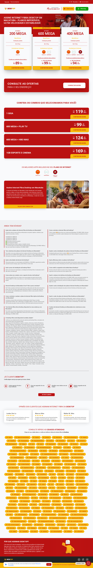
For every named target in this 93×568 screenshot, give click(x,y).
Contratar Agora (17, 68)
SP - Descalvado (47, 464)
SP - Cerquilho (12, 461)
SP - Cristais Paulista (24, 464)
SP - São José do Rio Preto (74, 521)
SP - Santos (32, 521)
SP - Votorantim (79, 531)
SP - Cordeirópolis (67, 461)
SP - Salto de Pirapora (21, 514)
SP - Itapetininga (13, 481)
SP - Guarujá (9, 474)
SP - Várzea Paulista (56, 531)
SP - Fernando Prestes (54, 467)
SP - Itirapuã (52, 481)
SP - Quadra (60, 508)
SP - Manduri (10, 491)
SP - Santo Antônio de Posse (18, 521)
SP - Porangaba (80, 504)
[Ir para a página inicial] (10, 9)
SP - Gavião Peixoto (27, 471)
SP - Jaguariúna (31, 484)
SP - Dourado (82, 464)
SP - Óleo (34, 497)
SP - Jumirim (60, 484)
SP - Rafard (69, 508)
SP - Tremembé (23, 531)
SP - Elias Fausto (13, 467)
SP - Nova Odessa (24, 497)
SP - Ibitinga (70, 474)
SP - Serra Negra (83, 524)
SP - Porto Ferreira (11, 508)
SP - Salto (9, 514)
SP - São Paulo (38, 524)
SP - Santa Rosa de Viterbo (75, 518)
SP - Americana (57, 437)
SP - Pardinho (67, 497)
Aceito (49, 564)
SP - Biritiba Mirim (29, 447)
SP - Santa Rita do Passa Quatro (57, 518)
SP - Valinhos (44, 531)
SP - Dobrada (58, 464)
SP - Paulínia (14, 501)
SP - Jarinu (42, 484)
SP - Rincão (37, 511)
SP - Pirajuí (33, 504)
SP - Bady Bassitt (51, 444)
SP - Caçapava (12, 454)
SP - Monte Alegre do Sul (29, 494)
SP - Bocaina (57, 447)
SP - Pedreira (36, 501)
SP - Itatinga (43, 481)
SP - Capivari (43, 457)
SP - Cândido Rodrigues (17, 457)
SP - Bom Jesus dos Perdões (18, 450)
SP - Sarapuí (61, 524)
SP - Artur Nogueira (11, 444)
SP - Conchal (45, 461)
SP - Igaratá (12, 477)
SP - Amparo (84, 437)
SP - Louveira (61, 487)
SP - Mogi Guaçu (70, 491)
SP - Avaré (40, 444)
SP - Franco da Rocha (14, 471)
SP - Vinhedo (68, 531)
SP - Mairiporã (82, 487)
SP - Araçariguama (23, 440)
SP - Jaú (51, 484)
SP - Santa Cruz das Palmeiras (79, 514)
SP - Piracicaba (23, 504)
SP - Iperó (32, 477)
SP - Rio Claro (47, 511)
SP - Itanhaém (80, 477)
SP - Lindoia (43, 487)
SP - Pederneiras (25, 501)
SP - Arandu (50, 440)
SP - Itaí (53, 477)
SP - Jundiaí (70, 484)
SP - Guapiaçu (49, 471)
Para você (7, 1)
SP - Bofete (67, 447)
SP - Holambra (30, 474)
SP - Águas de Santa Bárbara (22, 437)
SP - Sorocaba (11, 528)
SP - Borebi (43, 450)
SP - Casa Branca (54, 457)
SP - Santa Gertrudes (29, 518)
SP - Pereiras (46, 501)
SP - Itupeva (70, 481)
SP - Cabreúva (78, 450)
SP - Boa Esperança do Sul (44, 447)
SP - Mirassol (44, 491)
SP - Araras (71, 440)
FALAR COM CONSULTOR (25, 206)
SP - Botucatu (53, 450)
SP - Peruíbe (56, 501)
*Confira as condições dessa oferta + (18, 59)
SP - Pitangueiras (68, 504)
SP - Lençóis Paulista (21, 487)
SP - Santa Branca (63, 514)
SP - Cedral (65, 457)
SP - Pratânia (36, 508)
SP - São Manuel (27, 524)
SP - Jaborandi (80, 481)
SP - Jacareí (21, 484)
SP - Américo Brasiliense (71, 437)
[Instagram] (87, 559)
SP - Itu (61, 481)
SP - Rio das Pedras (59, 511)
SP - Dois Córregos (70, 464)
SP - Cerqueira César (77, 457)
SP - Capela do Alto (31, 457)
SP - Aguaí (8, 437)
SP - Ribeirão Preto (25, 511)
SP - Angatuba (11, 440)
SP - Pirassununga (44, 504)
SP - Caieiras (34, 454)
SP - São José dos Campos (12, 524)
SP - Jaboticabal (10, 484)
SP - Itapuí (33, 481)
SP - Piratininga (56, 504)
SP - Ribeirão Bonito (81, 508)
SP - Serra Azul (71, 524)
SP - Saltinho (83, 511)
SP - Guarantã (60, 471)
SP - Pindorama (78, 501)
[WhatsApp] (79, 559)
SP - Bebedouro (17, 447)
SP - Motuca (64, 494)
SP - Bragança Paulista (65, 450)
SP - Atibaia (22, 444)
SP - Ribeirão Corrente (12, 511)
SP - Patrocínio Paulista (80, 497)
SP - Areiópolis (81, 440)
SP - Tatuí (64, 528)
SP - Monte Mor (54, 494)
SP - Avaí (31, 444)
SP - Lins (52, 487)
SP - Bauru (83, 444)
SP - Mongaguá (15, 494)
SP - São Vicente (50, 524)
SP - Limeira (33, 487)
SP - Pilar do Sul (67, 501)
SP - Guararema (70, 471)
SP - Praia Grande (24, 508)
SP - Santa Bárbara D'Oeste (48, 514)
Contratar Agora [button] (79, 117)
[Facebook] (83, 559)
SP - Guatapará (19, 474)
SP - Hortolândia (42, 474)
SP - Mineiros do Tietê (32, 491)
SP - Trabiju (13, 531)
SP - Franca (66, 467)
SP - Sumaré (21, 528)
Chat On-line (69, 8)
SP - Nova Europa (11, 497)
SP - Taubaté (74, 528)
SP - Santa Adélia (34, 514)
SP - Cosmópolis (80, 461)
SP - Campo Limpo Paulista (77, 454)
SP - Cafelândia (23, 454)
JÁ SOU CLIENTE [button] (46, 394)
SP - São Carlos (60, 521)
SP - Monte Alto (42, 494)
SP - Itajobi (62, 477)
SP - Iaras (52, 474)
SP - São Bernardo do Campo (46, 521)
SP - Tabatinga (31, 528)
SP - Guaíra (39, 471)
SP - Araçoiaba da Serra (37, 440)
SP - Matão (20, 491)
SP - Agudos (36, 437)
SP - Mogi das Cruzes (57, 491)
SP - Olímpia (43, 497)
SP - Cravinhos (11, 464)
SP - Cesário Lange (24, 461)
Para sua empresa (15, 1)
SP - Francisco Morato (78, 467)
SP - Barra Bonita (63, 444)
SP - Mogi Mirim (82, 491)
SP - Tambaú (43, 528)
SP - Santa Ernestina (16, 518)
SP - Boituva (76, 447)
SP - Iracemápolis (43, 477)
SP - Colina (35, 461)
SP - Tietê (83, 528)
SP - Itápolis (24, 481)
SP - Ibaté (61, 474)
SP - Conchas (56, 461)
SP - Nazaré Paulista (76, 494)
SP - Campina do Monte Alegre (49, 454)
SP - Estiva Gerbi (41, 467)
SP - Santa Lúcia (42, 518)
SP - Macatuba (71, 487)
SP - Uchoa (34, 531)
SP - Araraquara (60, 440)
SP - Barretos (74, 444)
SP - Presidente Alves (48, 508)
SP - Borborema (33, 450)
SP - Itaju (71, 477)
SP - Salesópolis (72, 511)
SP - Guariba (81, 471)
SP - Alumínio (46, 437)
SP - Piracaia (12, 504)
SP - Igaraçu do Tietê (82, 474)
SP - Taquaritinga (54, 528)
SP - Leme (9, 487)
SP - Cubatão (36, 464)
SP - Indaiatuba (22, 477)
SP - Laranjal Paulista (82, 484)
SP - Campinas (63, 454)
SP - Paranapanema (55, 497)
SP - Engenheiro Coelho (27, 467)
